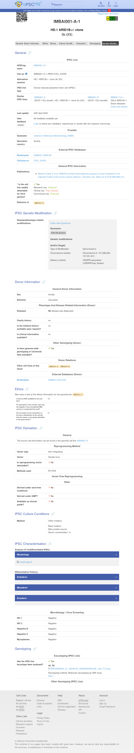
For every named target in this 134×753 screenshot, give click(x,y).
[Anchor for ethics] (26, 389)
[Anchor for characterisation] (49, 543)
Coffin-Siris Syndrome (121, 106)
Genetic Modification (110, 43)
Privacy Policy (95, 11)
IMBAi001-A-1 (40, 65)
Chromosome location (60, 252)
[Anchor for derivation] (40, 428)
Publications (21, 733)
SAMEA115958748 (42, 155)
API (80, 709)
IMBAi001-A (39, 97)
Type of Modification (59, 248)
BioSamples (23, 155)
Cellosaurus (23, 160)
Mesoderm (22, 587)
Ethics (45, 43)
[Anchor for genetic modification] (55, 213)
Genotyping (95, 43)
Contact (82, 712)
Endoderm (22, 576)
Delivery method (58, 260)
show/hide (20, 125)
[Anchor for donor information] (43, 281)
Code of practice (44, 703)
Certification (63, 703)
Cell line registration (67, 706)
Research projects (24, 724)
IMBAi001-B (93, 97)
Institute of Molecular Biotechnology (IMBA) (54, 135)
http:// (51, 675)
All (20, 706)
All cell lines (21, 703)
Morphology (23, 554)
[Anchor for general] (29, 52)
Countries (20, 727)
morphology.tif (25, 561)
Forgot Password (107, 706)
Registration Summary (108, 13)
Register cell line (23, 700)
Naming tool (84, 706)
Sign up (102, 703)
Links (39, 706)
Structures (83, 703)
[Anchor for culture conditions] (52, 513)
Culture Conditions (67, 43)
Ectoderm (22, 598)
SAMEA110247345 (57, 379)
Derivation (54, 43)
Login (115, 5)
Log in (102, 700)
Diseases (20, 730)
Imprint (40, 724)
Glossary (62, 709)
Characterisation (82, 43)
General (19, 43)
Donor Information (32, 43)
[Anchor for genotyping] (34, 648)
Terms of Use (43, 720)
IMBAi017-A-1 (117, 97)
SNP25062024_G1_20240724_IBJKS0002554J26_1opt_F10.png (80, 668)
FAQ (60, 700)
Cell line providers (24, 720)
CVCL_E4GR (40, 160)
